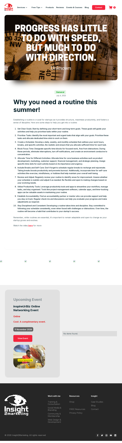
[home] (9, 7)
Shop (71, 402)
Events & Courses (74, 7)
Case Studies (97, 402)
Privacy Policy (75, 413)
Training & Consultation (54, 403)
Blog (87, 7)
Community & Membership (54, 415)
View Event (23, 338)
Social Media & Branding (54, 409)
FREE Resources (77, 409)
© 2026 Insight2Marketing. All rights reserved (25, 435)
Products (50, 7)
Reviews (60, 7)
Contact (98, 7)
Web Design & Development (54, 421)
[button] (22, 7)
